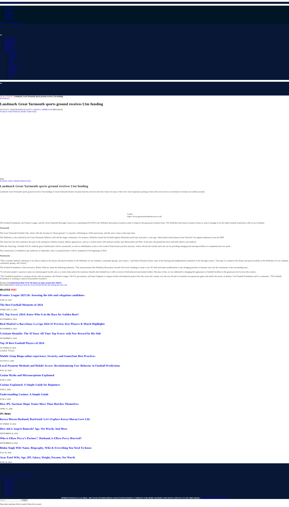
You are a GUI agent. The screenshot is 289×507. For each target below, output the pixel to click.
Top (6, 48)
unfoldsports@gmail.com (214, 498)
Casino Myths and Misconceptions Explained (27, 375)
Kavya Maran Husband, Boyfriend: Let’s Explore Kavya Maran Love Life (45, 419)
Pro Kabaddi (13, 69)
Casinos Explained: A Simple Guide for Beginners (30, 384)
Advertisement (10, 13)
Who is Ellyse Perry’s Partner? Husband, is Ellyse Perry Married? (41, 438)
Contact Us (9, 17)
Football (10, 46)
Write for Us (9, 15)
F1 (10, 77)
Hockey (12, 67)
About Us (8, 7)
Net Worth (12, 71)
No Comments (44, 110)
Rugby (11, 75)
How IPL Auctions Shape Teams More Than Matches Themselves (39, 403)
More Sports (11, 50)
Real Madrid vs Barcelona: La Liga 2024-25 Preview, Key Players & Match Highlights (52, 323)
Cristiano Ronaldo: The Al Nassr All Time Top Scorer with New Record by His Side (50, 333)
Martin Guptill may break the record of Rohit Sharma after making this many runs (38, 285)
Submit (24, 500)
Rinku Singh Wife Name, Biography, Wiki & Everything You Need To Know (46, 447)
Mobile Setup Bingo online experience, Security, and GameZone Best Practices (47, 356)
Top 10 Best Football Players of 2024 (22, 343)
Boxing (11, 58)
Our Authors (9, 19)
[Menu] (1, 83)
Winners (12, 73)
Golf (10, 79)
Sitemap (7, 494)
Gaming (12, 52)
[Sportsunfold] (58, 34)
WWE (11, 61)
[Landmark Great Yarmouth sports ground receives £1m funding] (67, 177)
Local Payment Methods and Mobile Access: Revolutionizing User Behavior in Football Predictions (60, 365)
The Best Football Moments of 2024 (21, 304)
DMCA (7, 11)
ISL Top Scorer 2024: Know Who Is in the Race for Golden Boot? (39, 314)
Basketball (12, 54)
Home (7, 38)
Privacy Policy (10, 9)
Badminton (13, 65)
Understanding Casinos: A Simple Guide (24, 394)
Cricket (9, 44)
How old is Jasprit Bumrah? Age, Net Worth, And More (33, 428)
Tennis (11, 63)
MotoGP (12, 56)
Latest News (11, 40)
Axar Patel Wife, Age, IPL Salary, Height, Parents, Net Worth (37, 457)
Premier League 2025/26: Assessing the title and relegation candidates (42, 295)
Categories (11, 42)
